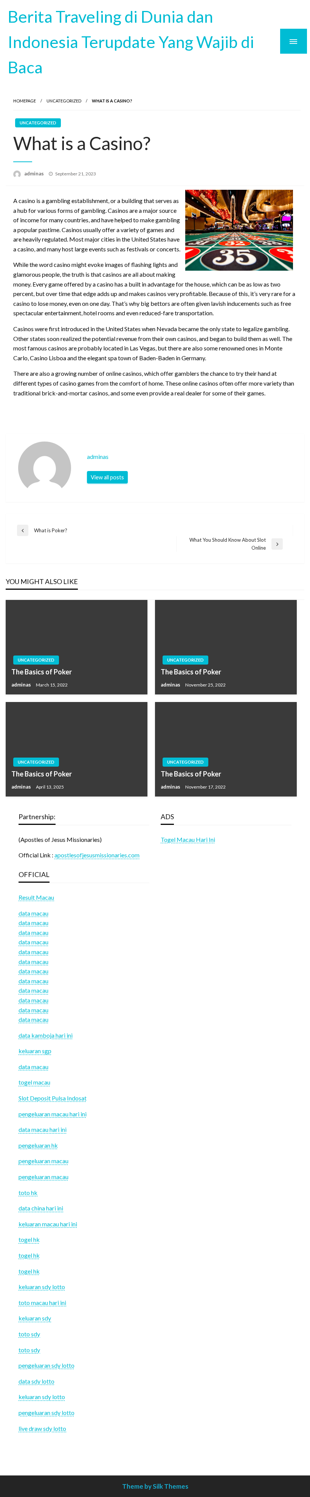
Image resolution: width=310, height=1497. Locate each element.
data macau (33, 922)
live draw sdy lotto (42, 1428)
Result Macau (36, 897)
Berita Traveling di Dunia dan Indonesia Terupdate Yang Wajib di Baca (131, 41)
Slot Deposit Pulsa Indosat (53, 1098)
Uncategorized (63, 100)
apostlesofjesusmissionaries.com (97, 855)
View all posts (107, 477)
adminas (34, 173)
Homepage (24, 100)
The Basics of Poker (41, 672)
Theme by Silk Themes (155, 1486)
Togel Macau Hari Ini (188, 839)
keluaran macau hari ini (48, 1223)
